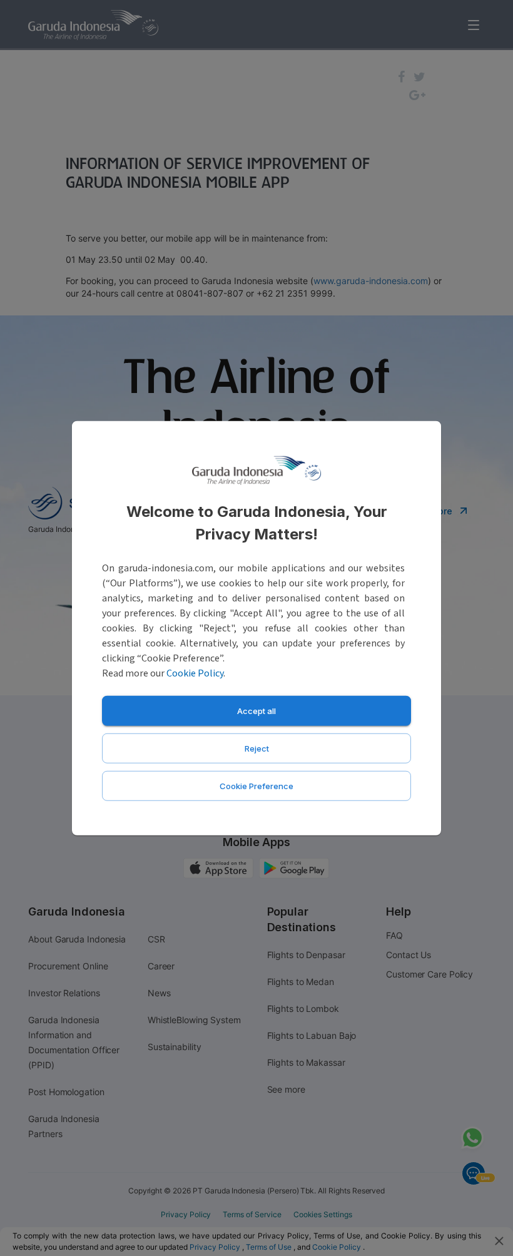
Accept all (256, 710)
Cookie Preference (256, 785)
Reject (257, 748)
